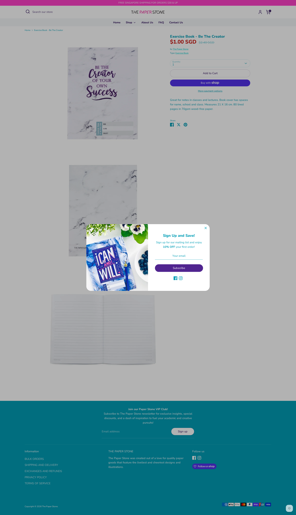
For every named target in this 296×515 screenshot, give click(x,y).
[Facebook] (175, 278)
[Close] (205, 228)
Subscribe (179, 268)
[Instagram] (181, 278)
